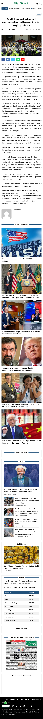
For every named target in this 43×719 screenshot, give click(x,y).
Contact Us (14, 699)
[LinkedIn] (8, 59)
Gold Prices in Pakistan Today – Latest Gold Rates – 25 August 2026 (21, 567)
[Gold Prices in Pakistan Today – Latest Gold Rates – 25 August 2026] (21, 555)
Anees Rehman (9, 30)
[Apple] (31, 706)
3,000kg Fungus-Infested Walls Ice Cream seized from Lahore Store (26, 521)
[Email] (22, 59)
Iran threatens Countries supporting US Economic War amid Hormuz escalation (18, 369)
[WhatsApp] (18, 59)
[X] (13, 59)
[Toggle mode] (37, 3)
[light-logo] (21, 3)
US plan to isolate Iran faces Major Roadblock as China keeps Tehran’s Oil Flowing (21, 442)
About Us (5, 699)
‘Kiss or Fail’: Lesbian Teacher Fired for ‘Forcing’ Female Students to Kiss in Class (20, 405)
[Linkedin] (24, 706)
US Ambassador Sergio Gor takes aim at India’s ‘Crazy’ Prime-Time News (21, 333)
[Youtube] (9, 706)
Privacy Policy (25, 699)
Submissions (6, 702)
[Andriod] (27, 706)
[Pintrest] (20, 706)
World (39, 14)
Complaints (36, 699)
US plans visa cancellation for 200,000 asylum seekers (20, 260)
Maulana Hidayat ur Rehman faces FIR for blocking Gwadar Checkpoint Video (20, 490)
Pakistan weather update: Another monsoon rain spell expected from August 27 (25, 532)
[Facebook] (3, 59)
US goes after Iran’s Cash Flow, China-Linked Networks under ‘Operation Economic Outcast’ (20, 296)
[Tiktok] (17, 706)
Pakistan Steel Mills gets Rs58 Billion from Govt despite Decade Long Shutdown (27, 501)
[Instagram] (13, 706)
